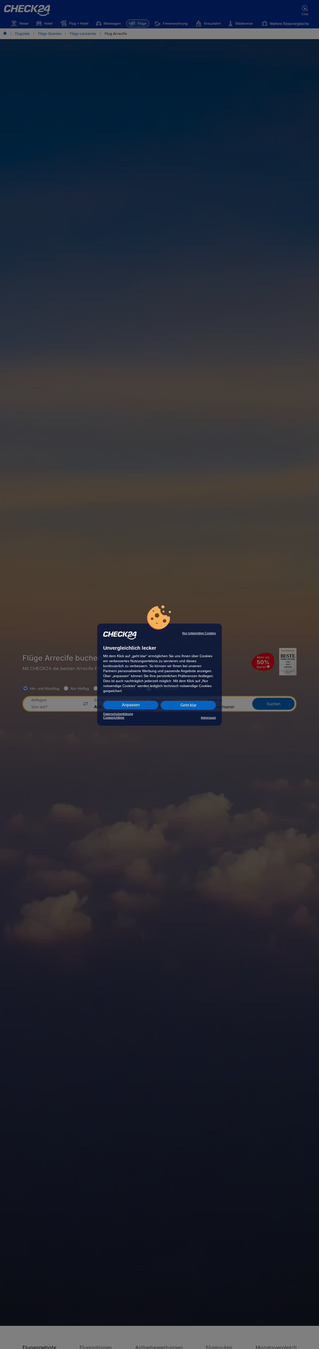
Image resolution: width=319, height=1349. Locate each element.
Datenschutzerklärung (118, 714)
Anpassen (131, 705)
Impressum (208, 717)
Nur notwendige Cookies (199, 633)
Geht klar (188, 705)
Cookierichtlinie (113, 717)
